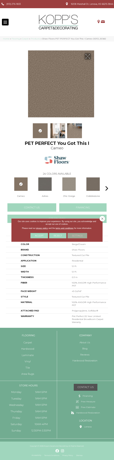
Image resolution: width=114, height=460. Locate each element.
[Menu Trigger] (5, 22)
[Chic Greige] (69, 184)
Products (35, 38)
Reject (58, 235)
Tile (28, 367)
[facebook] (57, 451)
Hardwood (27, 348)
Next (92, 129)
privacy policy (42, 228)
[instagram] (62, 451)
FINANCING (83, 207)
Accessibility (36, 455)
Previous (21, 129)
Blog (84, 348)
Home (6, 38)
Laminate (28, 355)
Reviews (84, 354)
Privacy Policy (67, 455)
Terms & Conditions (51, 455)
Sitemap (79, 455)
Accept (39, 235)
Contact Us (32, 207)
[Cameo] (21, 184)
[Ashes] (45, 184)
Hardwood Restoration (84, 360)
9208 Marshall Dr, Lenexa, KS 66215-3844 (92, 4)
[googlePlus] (52, 451)
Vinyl (28, 361)
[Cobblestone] (93, 184)
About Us (85, 342)
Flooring (15, 38)
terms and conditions (64, 228)
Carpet (25, 38)
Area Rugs (27, 374)
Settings (77, 235)
